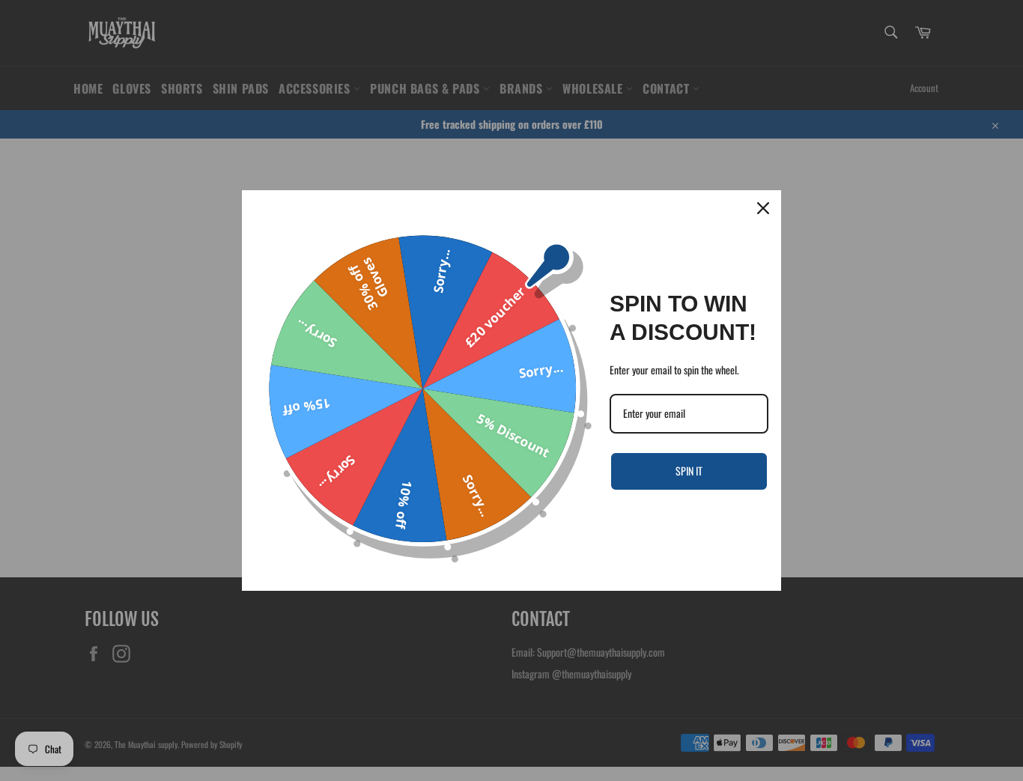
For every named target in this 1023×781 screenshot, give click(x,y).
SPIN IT (689, 470)
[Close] (763, 208)
